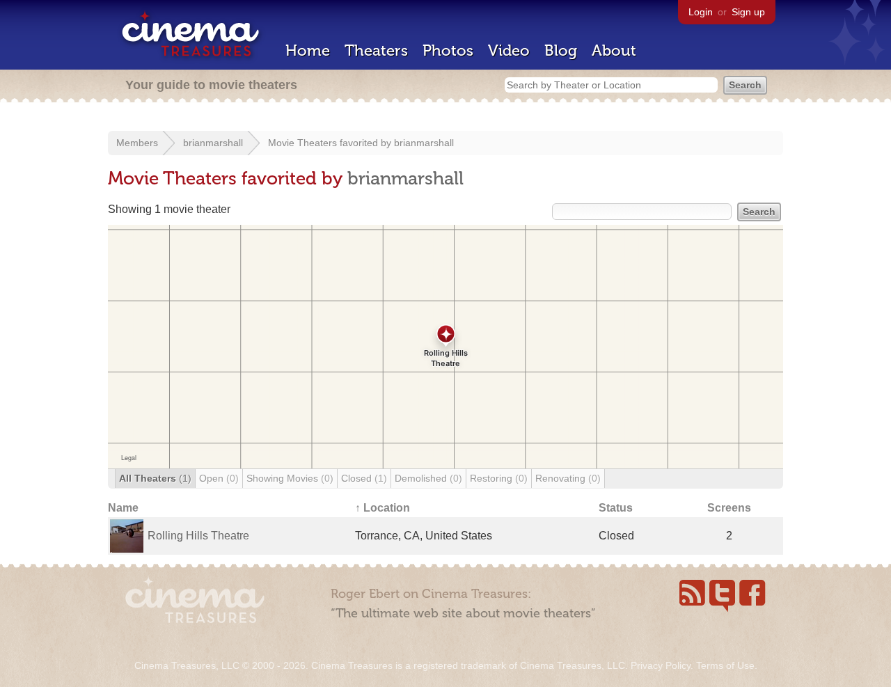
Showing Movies (289, 478)
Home (307, 50)
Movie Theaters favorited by (331, 142)
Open (219, 478)
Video (509, 50)
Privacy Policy (661, 665)
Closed (364, 478)
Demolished (428, 478)
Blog (560, 50)
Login (700, 11)
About (614, 50)
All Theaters (155, 478)
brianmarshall (213, 142)
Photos (448, 50)
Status (616, 508)
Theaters (376, 50)
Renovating (568, 478)
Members (137, 142)
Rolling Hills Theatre (198, 536)
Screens (729, 508)
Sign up (748, 11)
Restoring (499, 478)
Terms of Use (725, 665)
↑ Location (382, 508)
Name (123, 508)
